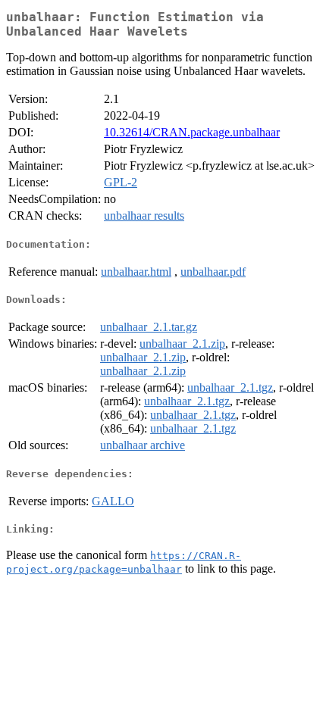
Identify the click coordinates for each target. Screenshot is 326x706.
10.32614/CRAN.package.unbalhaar (192, 132)
